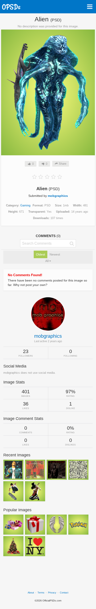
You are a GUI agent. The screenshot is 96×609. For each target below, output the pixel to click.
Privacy (52, 592)
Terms (41, 592)
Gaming (25, 205)
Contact (64, 592)
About (31, 592)
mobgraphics (58, 196)
